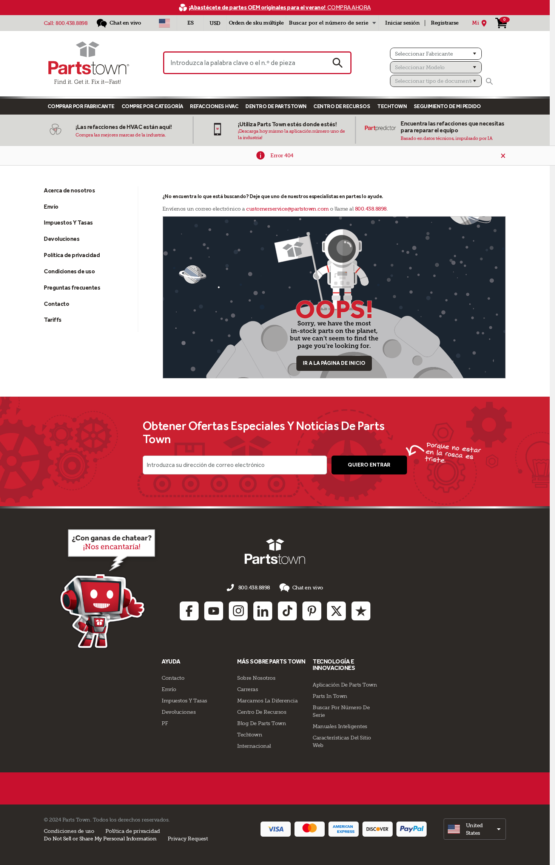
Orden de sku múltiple (256, 23)
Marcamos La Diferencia (267, 701)
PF (165, 723)
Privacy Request (188, 839)
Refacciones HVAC (214, 106)
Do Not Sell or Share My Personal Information (100, 839)
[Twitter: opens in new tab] (336, 610)
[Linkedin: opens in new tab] (262, 610)
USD (215, 23)
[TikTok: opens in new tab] (287, 610)
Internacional (254, 746)
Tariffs (53, 319)
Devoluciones (61, 238)
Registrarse (445, 23)
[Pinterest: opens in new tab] (311, 610)
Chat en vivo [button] (307, 587)
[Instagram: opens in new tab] (238, 610)
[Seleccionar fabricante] (436, 54)
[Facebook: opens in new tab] (189, 610)
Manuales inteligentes (340, 726)
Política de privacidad (72, 255)
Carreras (247, 689)
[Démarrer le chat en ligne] (110, 587)
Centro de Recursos (341, 106)
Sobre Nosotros (256, 678)
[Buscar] (489, 81)
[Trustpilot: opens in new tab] (361, 610)
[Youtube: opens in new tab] (213, 610)
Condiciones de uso (69, 271)
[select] (475, 829)
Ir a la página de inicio (334, 363)
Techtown (249, 735)
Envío (51, 206)
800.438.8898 (71, 23)
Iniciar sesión (402, 23)
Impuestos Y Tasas (68, 222)
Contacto (56, 303)
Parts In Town (330, 696)
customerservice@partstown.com (287, 209)
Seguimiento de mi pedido (447, 106)
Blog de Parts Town (261, 723)
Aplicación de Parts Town (345, 685)
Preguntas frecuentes (72, 287)
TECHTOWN (392, 106)
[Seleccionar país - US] (164, 23)
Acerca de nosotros (69, 190)
